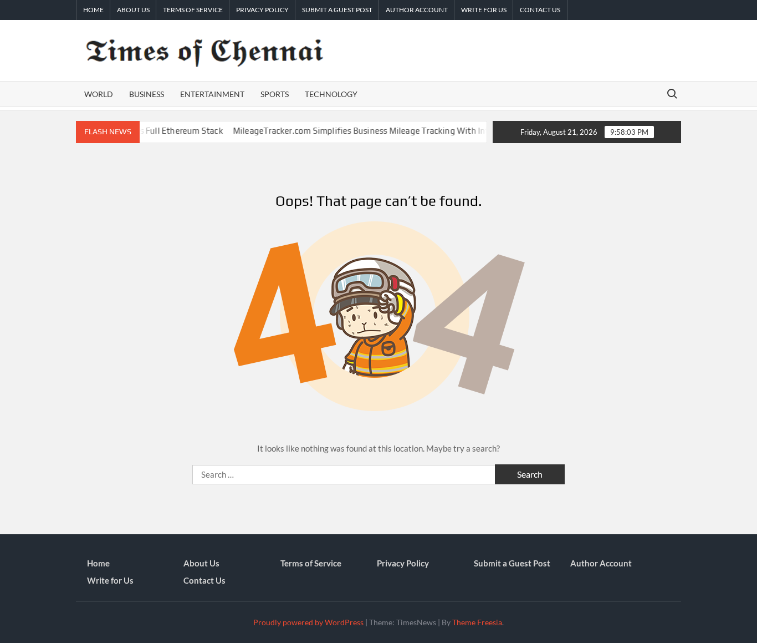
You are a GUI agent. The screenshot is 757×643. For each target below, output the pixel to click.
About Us (133, 10)
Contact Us (540, 10)
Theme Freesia (477, 622)
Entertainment (212, 94)
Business (146, 94)
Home (93, 10)
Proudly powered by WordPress (308, 622)
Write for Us (484, 10)
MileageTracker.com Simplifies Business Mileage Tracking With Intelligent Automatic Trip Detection (415, 130)
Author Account (417, 10)
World (98, 94)
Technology (331, 94)
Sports (274, 94)
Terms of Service (193, 10)
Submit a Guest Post (337, 10)
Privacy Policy (262, 10)
